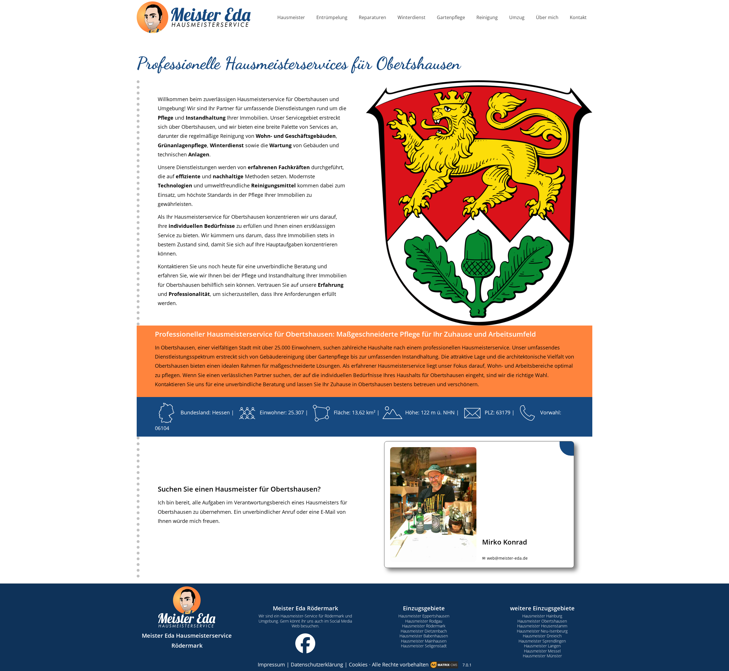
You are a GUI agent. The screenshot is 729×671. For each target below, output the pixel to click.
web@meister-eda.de (507, 558)
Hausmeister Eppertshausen (423, 616)
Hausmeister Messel (542, 651)
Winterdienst (411, 17)
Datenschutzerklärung (317, 664)
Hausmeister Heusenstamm (542, 626)
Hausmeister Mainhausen (424, 641)
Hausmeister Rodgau (423, 621)
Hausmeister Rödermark (423, 626)
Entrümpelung (331, 17)
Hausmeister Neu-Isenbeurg (542, 631)
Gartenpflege (451, 17)
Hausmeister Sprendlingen (542, 641)
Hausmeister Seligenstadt (424, 646)
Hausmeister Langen (542, 646)
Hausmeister (291, 17)
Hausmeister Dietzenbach (424, 631)
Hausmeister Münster (542, 655)
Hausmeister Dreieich (542, 636)
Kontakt (578, 17)
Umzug (517, 17)
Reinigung (487, 17)
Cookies (358, 664)
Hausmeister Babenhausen (424, 636)
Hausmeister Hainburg (542, 616)
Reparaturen (372, 17)
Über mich (547, 17)
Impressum (271, 664)
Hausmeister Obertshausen (542, 621)
